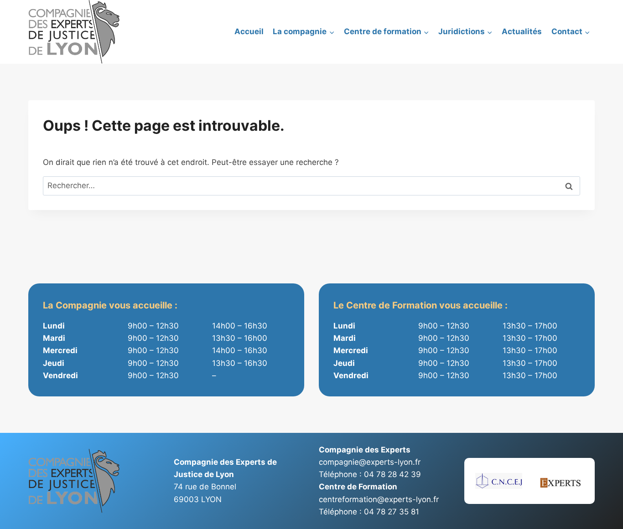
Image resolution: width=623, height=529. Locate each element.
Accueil (249, 31)
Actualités (522, 31)
